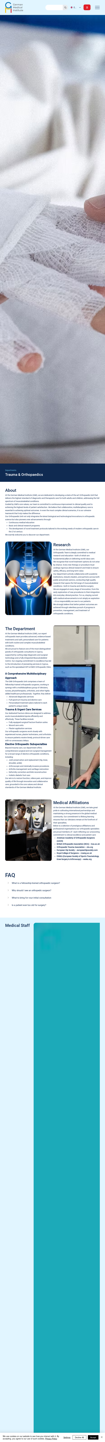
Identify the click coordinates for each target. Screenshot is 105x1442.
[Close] (101, 1437)
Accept (93, 1437)
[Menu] (97, 7)
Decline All (79, 1437)
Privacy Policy (51, 1438)
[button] (52, 883)
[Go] (87, 7)
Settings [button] (66, 1437)
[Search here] (65, 7)
